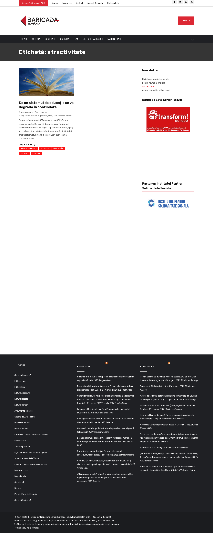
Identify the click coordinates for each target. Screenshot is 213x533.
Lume (76, 39)
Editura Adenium (22, 393)
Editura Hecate (21, 399)
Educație (45, 148)
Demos (17, 488)
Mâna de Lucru (21, 470)
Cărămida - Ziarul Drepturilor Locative (31, 435)
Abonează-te (148, 86)
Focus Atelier (20, 440)
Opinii (24, 39)
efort (50, 116)
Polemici (24, 154)
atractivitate (32, 116)
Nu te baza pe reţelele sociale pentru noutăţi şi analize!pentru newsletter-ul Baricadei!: (156, 84)
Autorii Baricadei (93, 39)
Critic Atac (84, 366)
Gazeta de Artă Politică (25, 417)
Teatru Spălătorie (22, 446)
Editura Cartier (21, 405)
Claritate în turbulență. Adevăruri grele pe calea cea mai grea (104, 428)
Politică (35, 39)
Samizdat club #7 (148, 447)
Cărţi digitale (113, 3)
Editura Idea (19, 387)
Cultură (64, 39)
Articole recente (29, 148)
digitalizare (42, 116)
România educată (65, 116)
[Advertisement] (117, 20)
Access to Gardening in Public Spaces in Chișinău (162, 425)
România (36, 154)
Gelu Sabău (58, 148)
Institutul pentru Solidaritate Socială (30, 464)
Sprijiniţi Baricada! (95, 3)
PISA (55, 116)
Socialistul (19, 482)
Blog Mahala (20, 476)
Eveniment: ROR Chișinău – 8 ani (155, 386)
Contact (79, 3)
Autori (55, 3)
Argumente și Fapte (23, 411)
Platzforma (147, 366)
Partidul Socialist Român (25, 494)
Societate (50, 39)
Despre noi (67, 3)
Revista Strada (21, 428)
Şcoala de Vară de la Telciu (26, 458)
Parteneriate (114, 39)
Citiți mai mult (25, 145)
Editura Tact (20, 381)
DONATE (186, 20)
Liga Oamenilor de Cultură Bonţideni (30, 452)
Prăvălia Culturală (22, 423)
